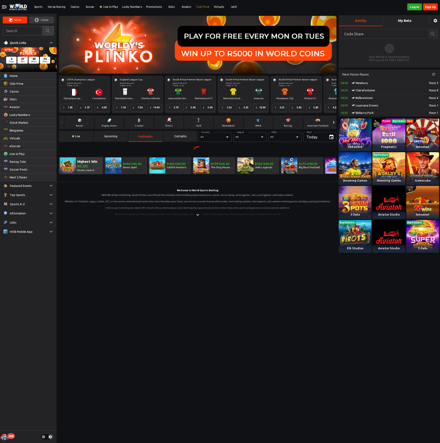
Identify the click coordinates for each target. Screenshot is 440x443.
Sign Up (430, 6)
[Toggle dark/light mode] (47, 436)
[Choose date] (331, 137)
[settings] (435, 20)
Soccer (90, 6)
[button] (433, 74)
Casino (75, 6)
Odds (274, 132)
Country (206, 132)
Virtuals (219, 6)
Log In (414, 6)
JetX (234, 6)
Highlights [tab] (145, 136)
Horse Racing (56, 6)
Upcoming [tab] (110, 136)
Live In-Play (110, 6)
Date (309, 132)
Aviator (187, 6)
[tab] (76, 136)
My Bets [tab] (405, 20)
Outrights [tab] (180, 136)
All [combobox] (202, 137)
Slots (171, 6)
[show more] (197, 214)
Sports (38, 6)
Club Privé (202, 6)
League (240, 132)
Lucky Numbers (132, 6)
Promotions (154, 6)
